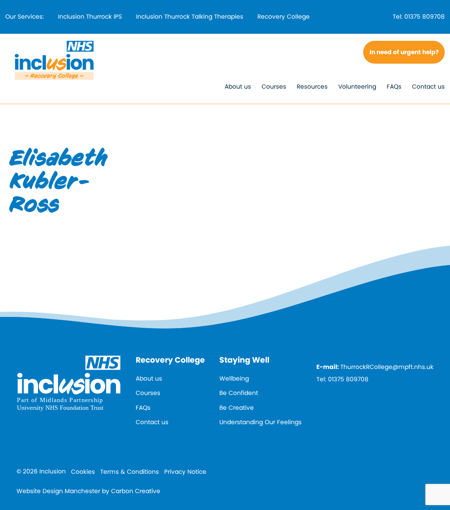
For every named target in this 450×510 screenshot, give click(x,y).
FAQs (394, 86)
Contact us (428, 86)
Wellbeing (234, 378)
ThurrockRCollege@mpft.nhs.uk (386, 367)
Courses (274, 86)
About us (238, 86)
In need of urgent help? (404, 52)
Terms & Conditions (129, 471)
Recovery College (283, 16)
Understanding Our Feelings (260, 422)
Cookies (83, 471)
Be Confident (238, 393)
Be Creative (236, 407)
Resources (312, 86)
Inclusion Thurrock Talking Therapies (189, 16)
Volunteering (357, 86)
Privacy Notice (185, 471)
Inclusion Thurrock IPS (90, 16)
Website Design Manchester (58, 491)
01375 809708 (424, 16)
